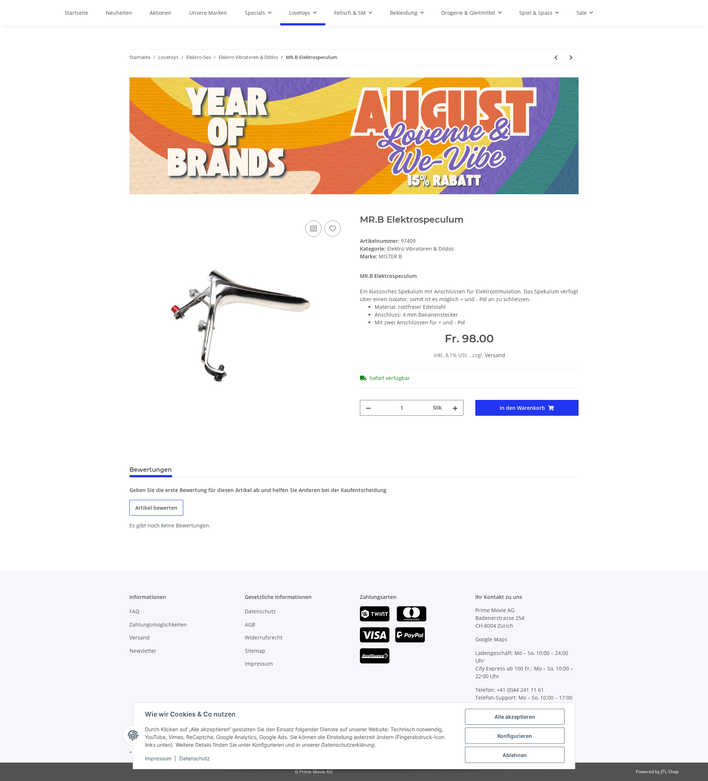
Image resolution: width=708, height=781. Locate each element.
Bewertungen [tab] (150, 469)
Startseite (76, 12)
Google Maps (491, 639)
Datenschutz (260, 611)
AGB (250, 624)
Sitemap (255, 650)
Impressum (259, 663)
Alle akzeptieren (514, 717)
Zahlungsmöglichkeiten (158, 624)
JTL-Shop (669, 771)
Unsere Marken (208, 12)
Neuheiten (119, 12)
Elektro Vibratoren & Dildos (420, 248)
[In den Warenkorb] (135, 210)
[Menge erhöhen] (455, 407)
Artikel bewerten (156, 507)
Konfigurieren (514, 736)
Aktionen (160, 12)
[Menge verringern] (368, 407)
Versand (495, 355)
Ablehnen (515, 755)
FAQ (134, 611)
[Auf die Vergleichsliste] (313, 228)
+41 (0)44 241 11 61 (520, 689)
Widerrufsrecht (263, 637)
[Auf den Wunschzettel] (332, 228)
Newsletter (142, 650)
